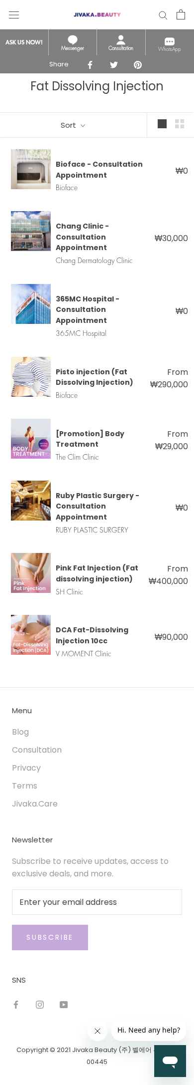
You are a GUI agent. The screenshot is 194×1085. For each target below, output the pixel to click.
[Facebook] (16, 1005)
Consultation (37, 750)
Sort (69, 125)
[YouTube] (64, 1005)
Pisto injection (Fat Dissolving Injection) (94, 377)
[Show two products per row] (179, 123)
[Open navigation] (14, 14)
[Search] (163, 14)
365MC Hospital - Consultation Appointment (87, 309)
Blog (20, 732)
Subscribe (50, 937)
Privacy (26, 768)
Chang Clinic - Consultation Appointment (82, 237)
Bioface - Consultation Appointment (99, 169)
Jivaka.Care (35, 804)
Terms (24, 786)
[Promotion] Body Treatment (90, 439)
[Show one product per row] (162, 123)
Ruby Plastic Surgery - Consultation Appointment (97, 506)
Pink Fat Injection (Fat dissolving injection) (97, 573)
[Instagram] (40, 1005)
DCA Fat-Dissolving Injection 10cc (92, 635)
